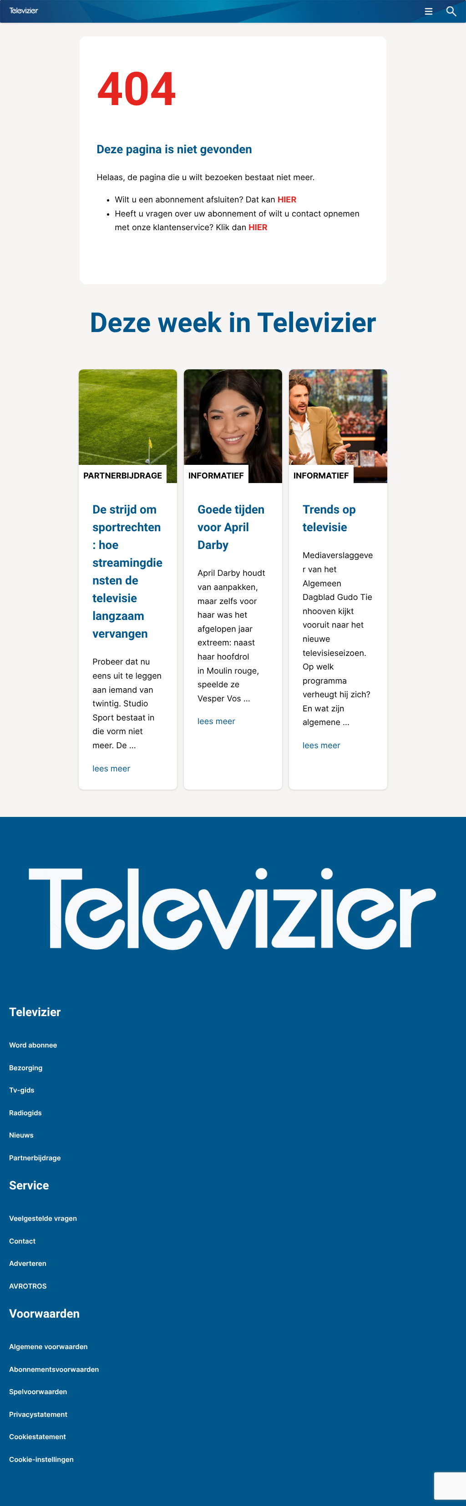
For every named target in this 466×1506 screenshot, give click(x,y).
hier (287, 200)
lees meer (111, 769)
